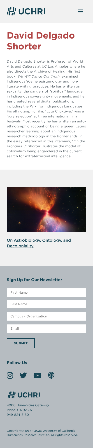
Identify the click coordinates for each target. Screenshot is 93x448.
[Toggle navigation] (80, 11)
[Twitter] (23, 377)
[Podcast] (51, 377)
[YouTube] (37, 377)
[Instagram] (10, 377)
